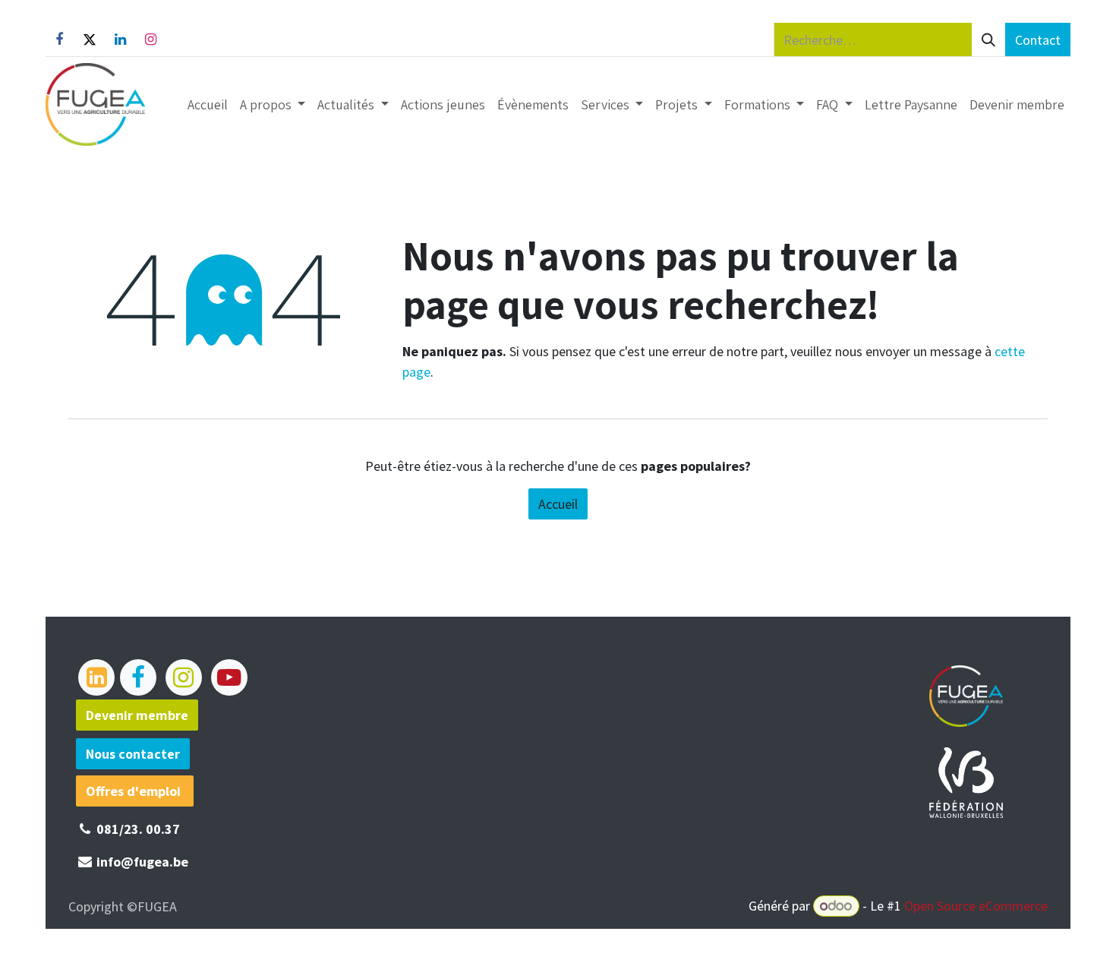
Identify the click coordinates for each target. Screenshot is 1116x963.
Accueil (558, 504)
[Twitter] (89, 39)
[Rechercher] (988, 39)
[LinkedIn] (120, 39)
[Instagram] (150, 39)
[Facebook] (59, 39)
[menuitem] (207, 104)
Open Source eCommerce (976, 905)
